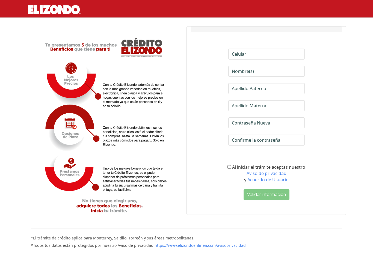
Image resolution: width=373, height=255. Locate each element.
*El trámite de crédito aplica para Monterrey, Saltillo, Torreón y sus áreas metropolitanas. (112, 238)
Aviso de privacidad (266, 173)
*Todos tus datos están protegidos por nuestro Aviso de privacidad (138, 245)
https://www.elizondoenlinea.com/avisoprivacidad (200, 245)
